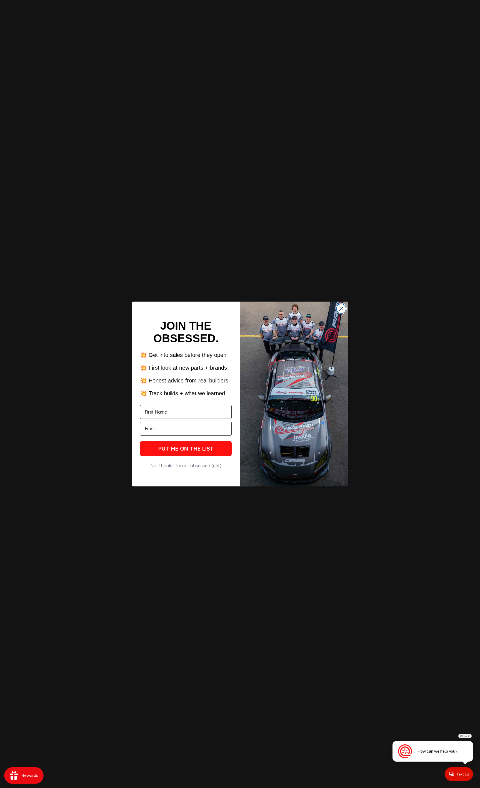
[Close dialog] (341, 309)
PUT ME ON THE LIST (186, 448)
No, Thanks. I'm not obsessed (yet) (185, 465)
